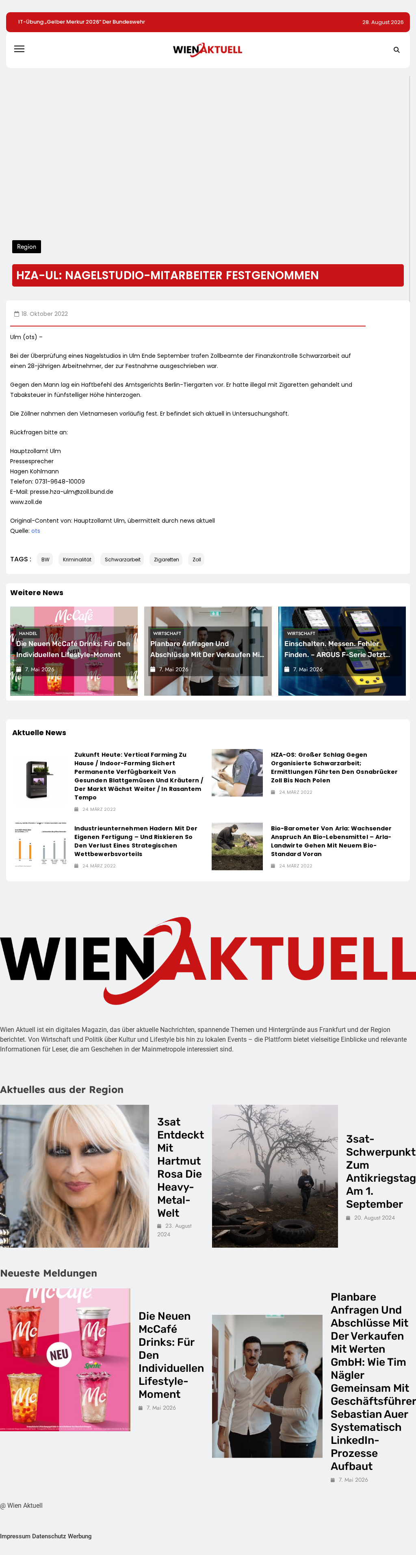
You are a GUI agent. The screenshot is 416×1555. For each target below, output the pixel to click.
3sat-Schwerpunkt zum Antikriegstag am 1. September (381, 1171)
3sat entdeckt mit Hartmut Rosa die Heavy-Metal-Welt (180, 1167)
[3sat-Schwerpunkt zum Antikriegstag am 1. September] (275, 1176)
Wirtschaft (167, 633)
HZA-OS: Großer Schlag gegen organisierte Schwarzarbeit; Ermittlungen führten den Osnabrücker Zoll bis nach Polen (334, 767)
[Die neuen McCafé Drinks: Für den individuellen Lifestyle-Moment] (65, 1359)
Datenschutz (49, 1536)
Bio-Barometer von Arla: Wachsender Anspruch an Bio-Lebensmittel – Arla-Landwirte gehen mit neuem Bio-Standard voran (331, 841)
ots (35, 531)
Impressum (15, 1536)
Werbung (80, 1536)
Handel (28, 633)
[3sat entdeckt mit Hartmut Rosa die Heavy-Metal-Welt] (74, 1176)
